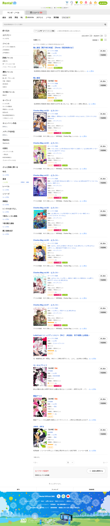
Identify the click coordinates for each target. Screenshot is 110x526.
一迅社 (55, 406)
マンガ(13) (6, 38)
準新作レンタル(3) (8, 109)
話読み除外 (85, 36)
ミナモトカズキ (52, 215)
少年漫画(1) (6, 52)
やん (65, 116)
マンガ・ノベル (13, 12)
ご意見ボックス (70, 501)
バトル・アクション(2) (9, 67)
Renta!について (29, 501)
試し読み (103, 51)
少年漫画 (50, 371)
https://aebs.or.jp (32, 522)
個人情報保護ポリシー (63, 504)
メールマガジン (81, 501)
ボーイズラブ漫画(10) (9, 47)
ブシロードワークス (58, 343)
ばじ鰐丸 (86, 148)
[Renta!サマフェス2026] (14, 3)
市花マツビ (73, 148)
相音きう (65, 246)
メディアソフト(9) (8, 151)
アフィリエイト (44, 504)
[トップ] (7, 3)
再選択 (23, 182)
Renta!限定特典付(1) (9, 115)
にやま (95, 116)
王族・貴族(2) (7, 81)
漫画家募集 (53, 508)
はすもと (92, 246)
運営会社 (77, 508)
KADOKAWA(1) (7, 157)
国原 (57, 248)
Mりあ (70, 246)
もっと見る (6, 175)
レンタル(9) (6, 103)
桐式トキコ (56, 183)
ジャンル (65, 17)
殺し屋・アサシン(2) (9, 78)
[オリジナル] (30, 17)
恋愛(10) (5, 61)
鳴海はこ (54, 116)
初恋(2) (5, 75)
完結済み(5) (6, 143)
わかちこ (83, 116)
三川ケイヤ (89, 116)
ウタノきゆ (54, 148)
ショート (37, 12)
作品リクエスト (59, 501)
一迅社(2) (5, 154)
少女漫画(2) (6, 50)
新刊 (18, 489)
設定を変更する (97, 471)
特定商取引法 (34, 508)
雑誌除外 (96, 36)
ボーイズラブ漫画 (53, 51)
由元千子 (57, 151)
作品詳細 (103, 55)
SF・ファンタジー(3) (9, 64)
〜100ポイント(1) (8, 118)
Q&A (42, 501)
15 (56, 65)
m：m (58, 215)
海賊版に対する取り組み (66, 508)
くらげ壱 (54, 53)
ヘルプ (37, 501)
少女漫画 (50, 401)
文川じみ (59, 246)
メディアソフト (57, 55)
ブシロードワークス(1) (9, 160)
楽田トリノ (80, 148)
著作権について (44, 508)
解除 (27, 182)
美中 (58, 181)
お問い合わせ (49, 501)
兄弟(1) (5, 87)
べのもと (77, 116)
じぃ (54, 248)
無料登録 (104, 3)
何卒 (73, 116)
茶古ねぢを (51, 118)
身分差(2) (5, 84)
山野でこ (50, 248)
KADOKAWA (56, 376)
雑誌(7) (5, 95)
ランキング (55, 489)
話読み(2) (5, 112)
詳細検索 (91, 489)
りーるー (95, 148)
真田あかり (60, 116)
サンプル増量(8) (7, 106)
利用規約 (53, 504)
